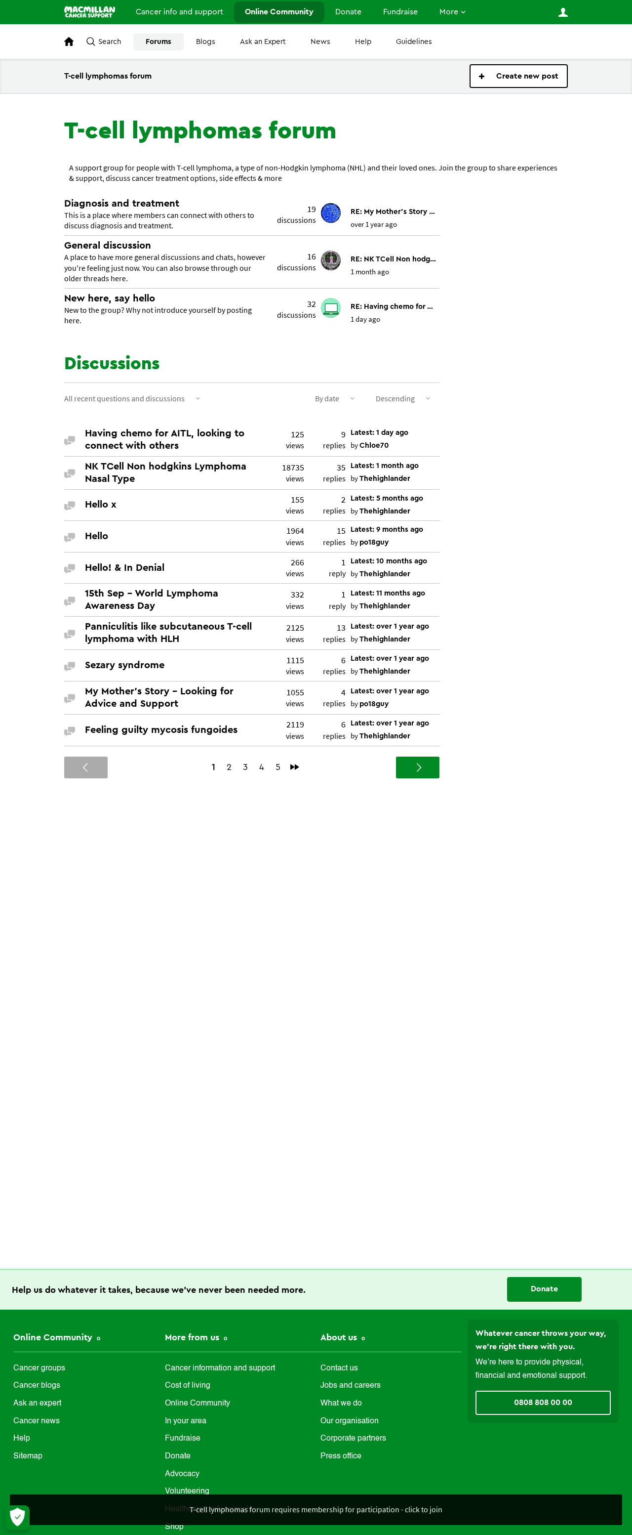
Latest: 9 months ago (387, 529)
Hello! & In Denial (124, 568)
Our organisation (349, 1421)
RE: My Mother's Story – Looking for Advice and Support (394, 211)
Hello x (101, 505)
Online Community (279, 12)
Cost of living (187, 1386)
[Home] (89, 12)
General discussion (107, 246)
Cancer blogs (36, 1386)
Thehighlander (384, 478)
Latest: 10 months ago (389, 561)
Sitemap (27, 1456)
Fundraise (400, 12)
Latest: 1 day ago (379, 432)
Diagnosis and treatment (121, 204)
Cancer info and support (179, 12)
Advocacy (182, 1474)
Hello (96, 536)
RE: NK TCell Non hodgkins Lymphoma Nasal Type (394, 259)
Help (363, 41)
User (563, 12)
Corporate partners (353, 1439)
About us (339, 1337)
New (519, 76)
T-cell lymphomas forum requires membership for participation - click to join (316, 1509)
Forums (158, 41)
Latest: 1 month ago (385, 465)
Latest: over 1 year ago (390, 626)
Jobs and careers (350, 1386)
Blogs (205, 41)
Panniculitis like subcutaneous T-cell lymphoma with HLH (168, 633)
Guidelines (414, 41)
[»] (295, 767)
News (320, 41)
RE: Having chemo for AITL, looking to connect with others (394, 306)
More (448, 12)
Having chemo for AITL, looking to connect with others (164, 439)
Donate (348, 12)
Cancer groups (39, 1368)
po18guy (374, 542)
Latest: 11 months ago (388, 593)
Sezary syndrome (124, 665)
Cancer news (36, 1421)
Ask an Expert (263, 41)
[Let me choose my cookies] (17, 1517)
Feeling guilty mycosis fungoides (161, 730)
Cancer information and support (220, 1368)
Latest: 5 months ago (387, 498)
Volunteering (187, 1491)
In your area (185, 1421)
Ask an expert (37, 1403)
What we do (341, 1403)
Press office (340, 1456)
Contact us (339, 1368)
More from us (193, 1337)
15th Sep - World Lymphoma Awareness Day (151, 600)
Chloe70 (374, 445)
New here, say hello (109, 298)
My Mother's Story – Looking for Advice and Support (159, 697)
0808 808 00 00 (543, 1403)
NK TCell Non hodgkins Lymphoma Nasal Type (165, 473)
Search (109, 41)
